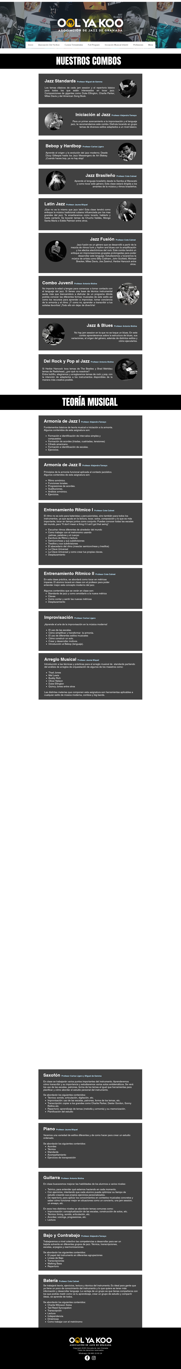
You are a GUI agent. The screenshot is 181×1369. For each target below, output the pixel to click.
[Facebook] (87, 1358)
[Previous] (15, 25)
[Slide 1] (90, 41)
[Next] (166, 25)
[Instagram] (93, 1358)
